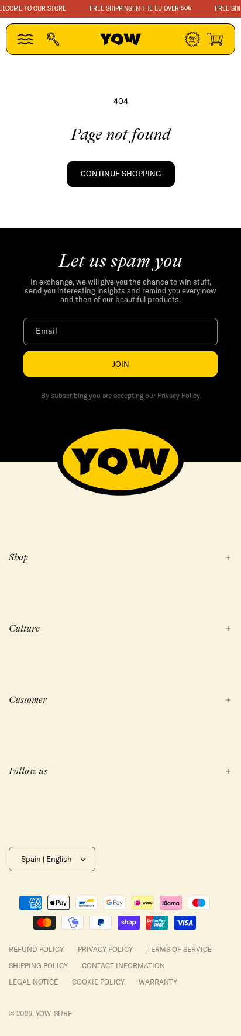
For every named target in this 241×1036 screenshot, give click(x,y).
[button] (25, 39)
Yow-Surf (54, 1013)
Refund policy (36, 949)
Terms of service (179, 949)
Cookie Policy (98, 982)
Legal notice (33, 982)
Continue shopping (121, 173)
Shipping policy (38, 965)
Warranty (158, 982)
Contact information (123, 965)
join (120, 364)
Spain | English (46, 859)
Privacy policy (105, 949)
